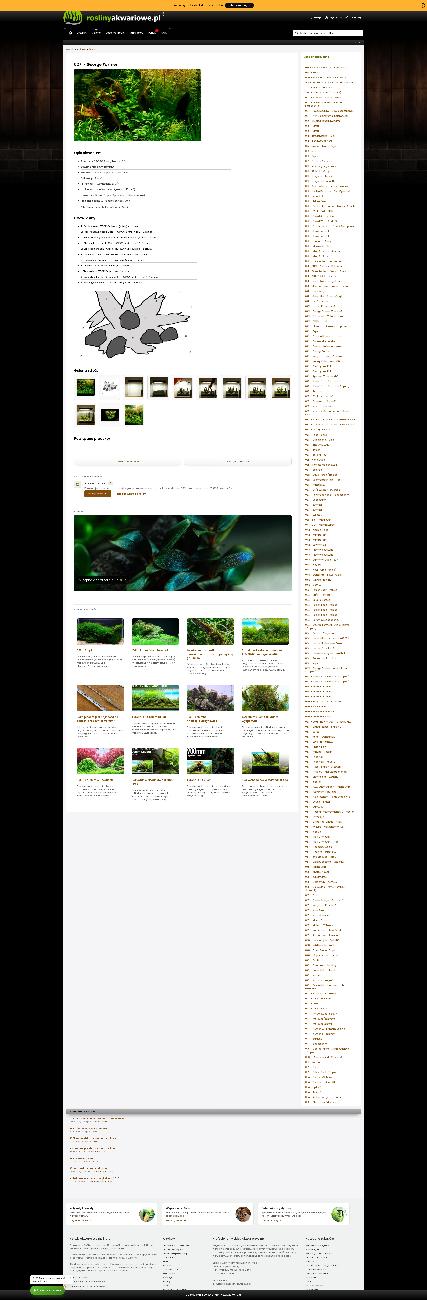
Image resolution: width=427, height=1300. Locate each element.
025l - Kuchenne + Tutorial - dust (324, 316)
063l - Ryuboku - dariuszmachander (326, 771)
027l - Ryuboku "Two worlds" (321, 376)
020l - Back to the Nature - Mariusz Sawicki (330, 206)
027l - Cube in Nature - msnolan (324, 336)
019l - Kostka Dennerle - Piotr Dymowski (328, 191)
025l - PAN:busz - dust (318, 321)
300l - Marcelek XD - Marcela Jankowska (94, 1138)
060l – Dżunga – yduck (318, 716)
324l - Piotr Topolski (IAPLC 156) (323, 92)
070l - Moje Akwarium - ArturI (322, 955)
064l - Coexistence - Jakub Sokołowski (327, 796)
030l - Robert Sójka (316, 434)
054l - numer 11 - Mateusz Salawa (324, 643)
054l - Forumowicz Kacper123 (322, 620)
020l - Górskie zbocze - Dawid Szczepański (330, 226)
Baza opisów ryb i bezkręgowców (88, 1286)
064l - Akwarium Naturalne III (322, 791)
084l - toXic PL (313, 1092)
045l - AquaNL (313, 564)
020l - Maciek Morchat (318, 246)
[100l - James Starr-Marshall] (155, 646)
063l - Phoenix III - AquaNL (320, 761)
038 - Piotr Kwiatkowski (318, 519)
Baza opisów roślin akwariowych (87, 1281)
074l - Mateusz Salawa (318, 1023)
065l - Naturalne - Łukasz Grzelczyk (325, 930)
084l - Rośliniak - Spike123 (320, 1082)
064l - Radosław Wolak (318, 846)
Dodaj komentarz (97, 493)
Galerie (92, 49)
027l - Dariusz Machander (320, 341)
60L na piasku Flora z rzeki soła (88, 1168)
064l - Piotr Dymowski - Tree (322, 841)
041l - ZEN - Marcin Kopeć (320, 524)
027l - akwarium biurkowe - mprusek (326, 326)
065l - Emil (311, 895)
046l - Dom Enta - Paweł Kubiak (323, 574)
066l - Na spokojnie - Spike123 (322, 940)
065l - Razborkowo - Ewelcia (321, 935)
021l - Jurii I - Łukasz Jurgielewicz (323, 281)
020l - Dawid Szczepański (319, 216)
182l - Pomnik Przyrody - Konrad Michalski (329, 82)
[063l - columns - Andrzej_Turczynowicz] (210, 712)
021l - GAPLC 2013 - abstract (321, 276)
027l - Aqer (311, 331)
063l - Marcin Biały (316, 746)
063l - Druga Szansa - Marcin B (323, 726)
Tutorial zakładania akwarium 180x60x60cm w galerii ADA (262, 652)
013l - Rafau (312, 126)
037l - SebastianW (316, 499)
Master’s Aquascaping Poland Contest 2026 (96, 1118)
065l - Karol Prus (314, 910)
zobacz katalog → (239, 5)
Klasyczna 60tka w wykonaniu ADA (265, 780)
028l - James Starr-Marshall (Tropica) (327, 386)
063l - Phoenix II (314, 756)
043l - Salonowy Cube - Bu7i (321, 559)
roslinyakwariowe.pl (102, 1181)
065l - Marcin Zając (316, 920)
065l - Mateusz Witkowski (319, 925)
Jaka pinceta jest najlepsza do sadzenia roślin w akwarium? (97, 719)
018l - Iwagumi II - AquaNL (320, 181)
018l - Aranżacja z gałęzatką (321, 166)
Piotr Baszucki (100, 1121)
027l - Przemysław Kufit (319, 366)
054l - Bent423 (314, 72)
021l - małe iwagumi (317, 291)
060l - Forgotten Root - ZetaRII (323, 701)
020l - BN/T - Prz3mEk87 (319, 211)
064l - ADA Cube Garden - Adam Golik (327, 786)
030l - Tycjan (313, 449)
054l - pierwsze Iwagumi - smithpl (325, 653)
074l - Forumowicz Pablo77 (321, 1013)
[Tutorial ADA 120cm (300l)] (155, 712)
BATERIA (96, 1161)
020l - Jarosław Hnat (317, 231)
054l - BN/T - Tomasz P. (319, 595)
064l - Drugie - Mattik (317, 801)
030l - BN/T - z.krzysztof (319, 396)
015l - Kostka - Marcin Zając (321, 146)
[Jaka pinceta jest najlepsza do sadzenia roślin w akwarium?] (100, 712)
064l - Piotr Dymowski (318, 836)
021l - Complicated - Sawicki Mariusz (326, 271)
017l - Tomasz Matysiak (318, 161)
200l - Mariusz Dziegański (319, 87)
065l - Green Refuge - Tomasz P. (324, 900)
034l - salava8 (313, 469)
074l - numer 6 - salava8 (320, 1033)
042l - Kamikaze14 (315, 534)
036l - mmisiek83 (315, 484)
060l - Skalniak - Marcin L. (320, 711)
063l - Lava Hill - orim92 (319, 741)
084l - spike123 (313, 1087)
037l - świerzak (313, 504)
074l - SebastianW (316, 1043)
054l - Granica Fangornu (319, 633)
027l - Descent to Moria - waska (324, 346)
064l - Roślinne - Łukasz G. (320, 851)
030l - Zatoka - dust (317, 454)
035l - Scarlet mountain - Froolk (323, 479)
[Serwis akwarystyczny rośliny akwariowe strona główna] (70, 32)
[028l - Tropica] (100, 646)
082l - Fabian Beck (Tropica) (321, 1072)
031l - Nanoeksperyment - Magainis (325, 67)
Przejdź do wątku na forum (130, 493)
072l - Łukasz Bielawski (318, 998)
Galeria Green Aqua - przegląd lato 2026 (94, 1178)
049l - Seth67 (313, 585)
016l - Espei (311, 156)
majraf (95, 1141)
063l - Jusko (312, 731)
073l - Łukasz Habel (316, 1008)
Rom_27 (96, 1131)
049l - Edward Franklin (318, 580)
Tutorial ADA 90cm (199, 780)
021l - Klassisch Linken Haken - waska (326, 286)
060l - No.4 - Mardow (317, 706)
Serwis (83, 49)
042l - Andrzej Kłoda (317, 529)
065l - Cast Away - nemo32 (321, 882)
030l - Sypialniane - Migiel (320, 439)
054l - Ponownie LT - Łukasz (321, 658)
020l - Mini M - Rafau (317, 256)
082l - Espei (312, 1067)
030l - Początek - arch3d (319, 429)
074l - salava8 (313, 1038)
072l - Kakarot (313, 975)
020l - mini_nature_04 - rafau (323, 261)
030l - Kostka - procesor (319, 406)
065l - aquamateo (316, 877)
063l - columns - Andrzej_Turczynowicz (328, 721)
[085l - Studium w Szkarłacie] (100, 775)
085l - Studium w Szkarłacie (321, 1102)
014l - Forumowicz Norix (318, 141)
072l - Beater (312, 960)
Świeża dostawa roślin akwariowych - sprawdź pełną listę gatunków (210, 654)
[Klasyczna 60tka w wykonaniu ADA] (265, 775)
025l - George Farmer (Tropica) (323, 311)
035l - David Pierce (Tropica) (322, 474)
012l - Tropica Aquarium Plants (322, 121)
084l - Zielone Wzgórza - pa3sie (323, 1097)
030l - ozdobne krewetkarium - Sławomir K (330, 424)
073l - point (312, 1003)
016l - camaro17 (314, 151)
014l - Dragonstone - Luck (320, 136)
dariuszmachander (103, 1171)
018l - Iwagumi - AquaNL (319, 176)
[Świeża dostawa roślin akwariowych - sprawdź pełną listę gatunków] (210, 646)
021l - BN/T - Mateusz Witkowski (323, 266)
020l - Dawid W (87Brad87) (321, 221)
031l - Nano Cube (315, 459)
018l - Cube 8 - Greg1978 (319, 171)
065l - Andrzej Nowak (317, 872)
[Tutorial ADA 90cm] (210, 775)
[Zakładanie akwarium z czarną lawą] (155, 775)
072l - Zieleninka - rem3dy (320, 993)
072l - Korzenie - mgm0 (319, 980)
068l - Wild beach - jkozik (320, 945)
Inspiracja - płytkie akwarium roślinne (92, 1148)
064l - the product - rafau (320, 856)
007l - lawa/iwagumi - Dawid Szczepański (329, 111)
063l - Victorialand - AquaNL (321, 776)
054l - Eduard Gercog (317, 600)
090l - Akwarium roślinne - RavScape (326, 77)
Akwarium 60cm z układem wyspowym (260, 719)
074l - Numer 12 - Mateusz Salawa (325, 1028)
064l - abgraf (313, 781)
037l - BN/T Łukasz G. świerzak (322, 489)
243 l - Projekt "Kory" (81, 1158)
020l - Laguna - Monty (318, 241)
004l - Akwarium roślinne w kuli (323, 97)
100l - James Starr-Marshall (150, 650)
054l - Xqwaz (312, 663)
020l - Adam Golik (315, 201)
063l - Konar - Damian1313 (320, 736)
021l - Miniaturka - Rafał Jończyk (324, 296)
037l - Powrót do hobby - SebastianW (327, 494)
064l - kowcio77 (314, 816)
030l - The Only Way (317, 444)
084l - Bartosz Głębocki (318, 1077)
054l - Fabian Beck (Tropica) (322, 605)
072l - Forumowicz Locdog (320, 965)
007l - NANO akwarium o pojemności (326, 116)
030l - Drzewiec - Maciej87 (320, 401)
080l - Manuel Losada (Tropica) (323, 1057)
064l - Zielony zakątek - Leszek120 (325, 861)
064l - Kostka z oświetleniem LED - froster (329, 811)
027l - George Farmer (317, 351)
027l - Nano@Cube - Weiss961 (322, 361)
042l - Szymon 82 (315, 544)
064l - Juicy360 (314, 806)
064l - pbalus (313, 831)
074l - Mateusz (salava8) (320, 1018)
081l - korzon (312, 1062)
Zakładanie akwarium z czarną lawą (152, 782)
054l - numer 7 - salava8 (320, 648)
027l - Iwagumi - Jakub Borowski (324, 356)
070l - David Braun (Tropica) (322, 950)
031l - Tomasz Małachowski (321, 464)
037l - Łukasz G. (314, 514)
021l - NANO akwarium (317, 301)
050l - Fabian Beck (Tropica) (321, 590)
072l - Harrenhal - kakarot (320, 970)
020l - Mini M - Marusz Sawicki (322, 251)
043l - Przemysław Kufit (319, 549)
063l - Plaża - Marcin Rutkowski (323, 766)
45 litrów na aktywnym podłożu (88, 1128)
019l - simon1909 (314, 196)
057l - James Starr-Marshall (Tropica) (327, 676)
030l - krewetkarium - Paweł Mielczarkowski (330, 419)
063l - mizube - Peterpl (318, 751)
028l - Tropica (313, 391)
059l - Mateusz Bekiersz (318, 686)
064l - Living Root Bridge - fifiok (323, 821)
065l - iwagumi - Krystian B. (321, 905)
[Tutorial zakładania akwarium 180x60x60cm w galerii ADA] (265, 646)
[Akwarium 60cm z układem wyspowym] (265, 712)
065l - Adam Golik (315, 867)
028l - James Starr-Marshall (321, 381)
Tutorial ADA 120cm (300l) (149, 717)
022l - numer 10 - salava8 (320, 306)
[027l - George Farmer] (137, 140)
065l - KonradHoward (317, 915)
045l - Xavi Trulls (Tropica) (320, 569)
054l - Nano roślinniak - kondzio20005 (327, 638)
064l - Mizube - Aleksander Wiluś (324, 826)
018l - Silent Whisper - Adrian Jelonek (326, 186)
